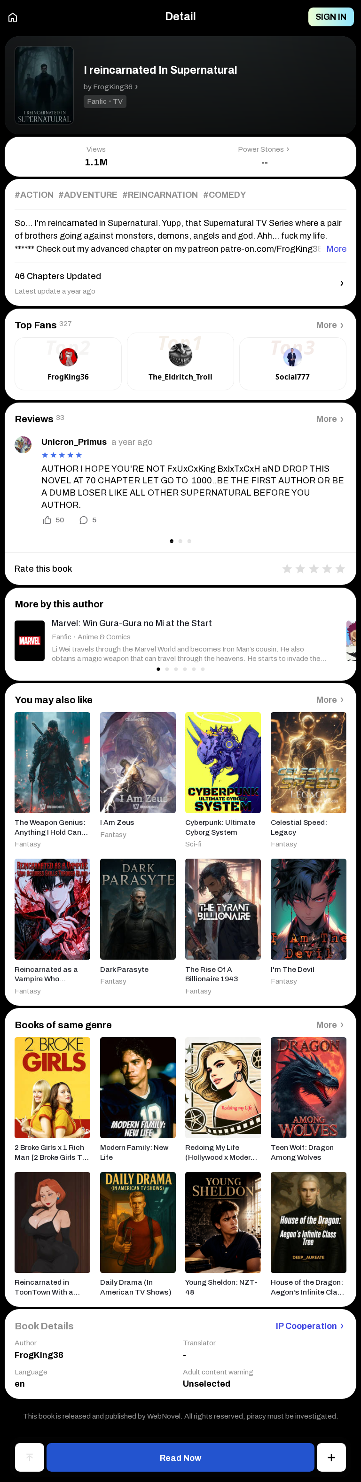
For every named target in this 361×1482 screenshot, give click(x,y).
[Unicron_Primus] (23, 444)
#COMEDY (224, 195)
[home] (12, 17)
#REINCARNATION (160, 195)
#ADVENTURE (88, 195)
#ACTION (34, 195)
